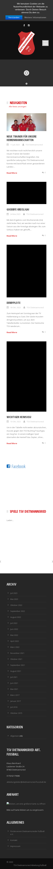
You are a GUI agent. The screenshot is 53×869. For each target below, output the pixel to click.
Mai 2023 (14, 599)
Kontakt (13, 840)
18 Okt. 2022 (15, 307)
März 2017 (14, 695)
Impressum (15, 846)
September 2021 (17, 665)
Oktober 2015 (16, 713)
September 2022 (17, 611)
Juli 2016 (13, 707)
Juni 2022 (14, 629)
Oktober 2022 (16, 605)
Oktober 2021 (16, 659)
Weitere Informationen (35, 17)
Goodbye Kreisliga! (18, 209)
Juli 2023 (13, 593)
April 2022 (14, 641)
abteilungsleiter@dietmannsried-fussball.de (26, 782)
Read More (12, 173)
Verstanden (13, 17)
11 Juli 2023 (15, 144)
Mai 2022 (14, 635)
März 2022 (14, 647)
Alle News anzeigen (17, 106)
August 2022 (15, 617)
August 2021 (15, 671)
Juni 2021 (14, 683)
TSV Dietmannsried (34, 144)
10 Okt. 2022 (15, 421)
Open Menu (45, 43)
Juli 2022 (13, 623)
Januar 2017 (15, 701)
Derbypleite (13, 303)
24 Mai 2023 (15, 214)
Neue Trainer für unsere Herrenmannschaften (22, 138)
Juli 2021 (13, 677)
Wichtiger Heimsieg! (19, 417)
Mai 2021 (14, 689)
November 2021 (17, 653)
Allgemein (14, 736)
